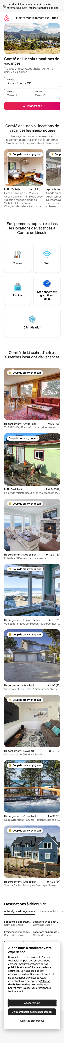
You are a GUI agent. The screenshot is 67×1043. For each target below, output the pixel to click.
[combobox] (32, 83)
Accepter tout (32, 1003)
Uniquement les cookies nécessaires (32, 1011)
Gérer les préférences (32, 1020)
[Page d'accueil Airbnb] (6, 17)
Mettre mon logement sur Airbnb (37, 18)
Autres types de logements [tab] (19, 911)
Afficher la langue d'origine (43, 7)
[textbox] (18, 95)
